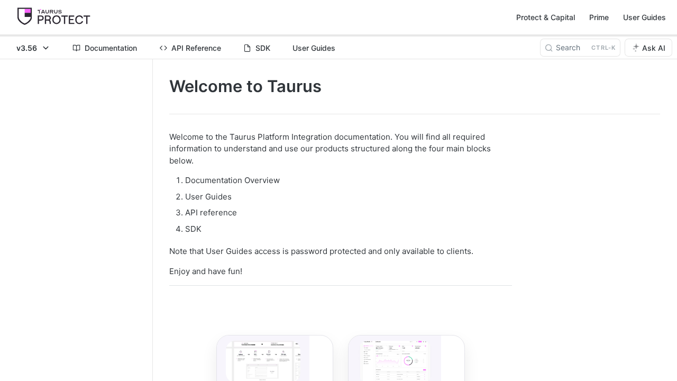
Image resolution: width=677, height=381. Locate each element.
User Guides (644, 17)
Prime (599, 17)
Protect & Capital (545, 17)
